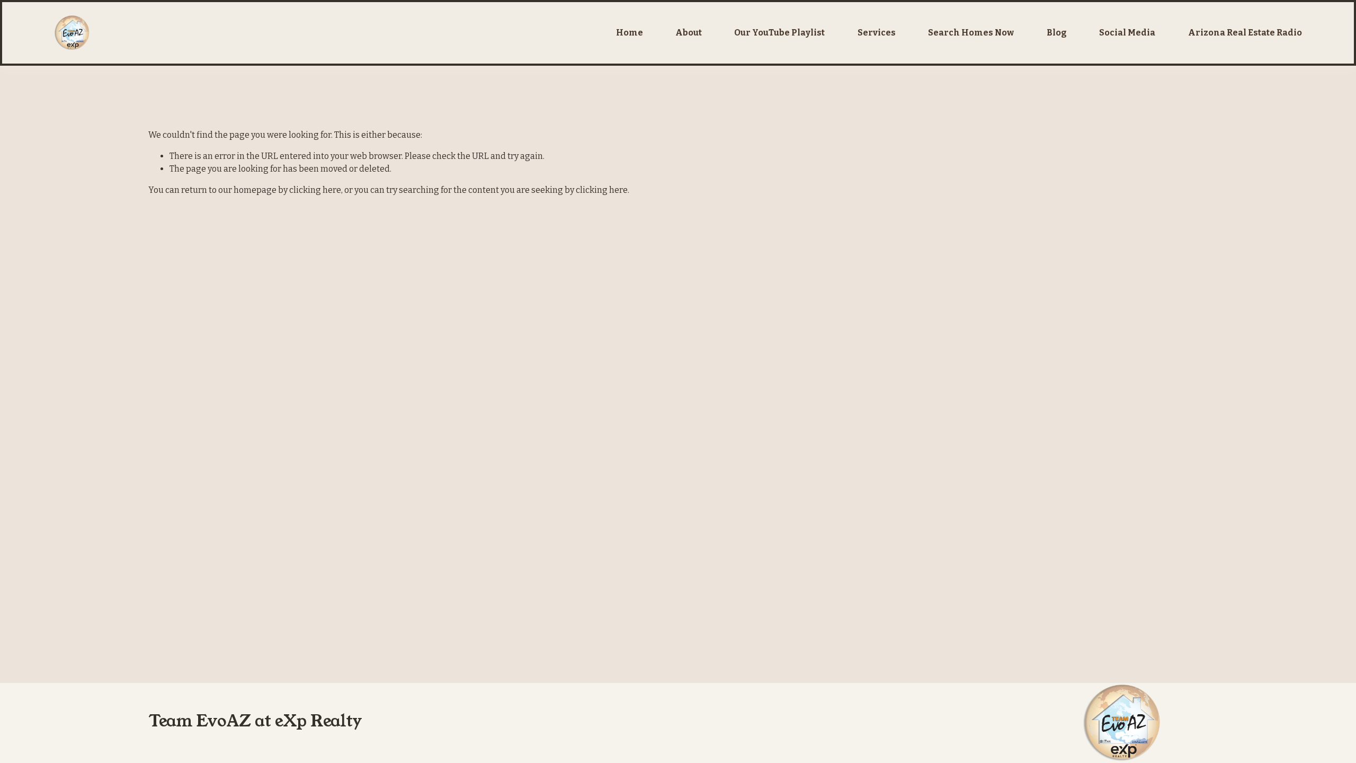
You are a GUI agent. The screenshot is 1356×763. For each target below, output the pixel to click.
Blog (1057, 33)
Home (629, 33)
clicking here (315, 190)
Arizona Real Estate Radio (1245, 33)
